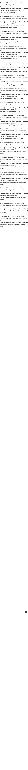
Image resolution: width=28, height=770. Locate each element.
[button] (26, 612)
